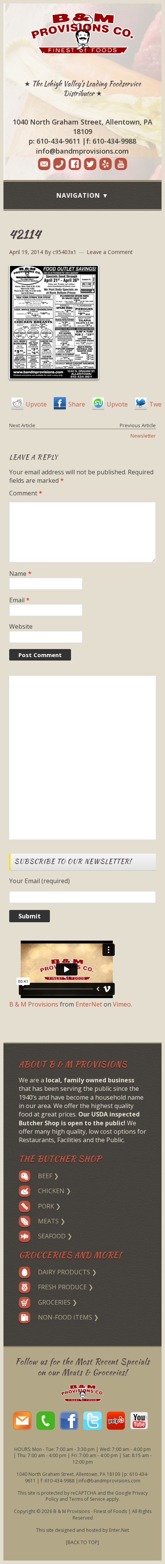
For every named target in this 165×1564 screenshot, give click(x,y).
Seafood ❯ (55, 1236)
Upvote (36, 404)
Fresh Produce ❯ (65, 1287)
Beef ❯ (48, 1176)
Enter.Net (119, 1530)
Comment (25, 493)
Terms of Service (87, 1499)
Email (19, 600)
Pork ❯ (49, 1206)
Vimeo (122, 1004)
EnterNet (89, 1004)
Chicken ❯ (54, 1191)
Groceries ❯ (57, 1302)
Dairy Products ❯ (67, 1272)
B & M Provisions (33, 1004)
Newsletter (143, 435)
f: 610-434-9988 (111, 141)
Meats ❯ (51, 1221)
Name (20, 573)
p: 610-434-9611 (54, 141)
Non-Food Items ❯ (68, 1317)
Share (76, 404)
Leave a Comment (110, 252)
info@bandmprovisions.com (82, 151)
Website (21, 626)
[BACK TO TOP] (82, 1542)
